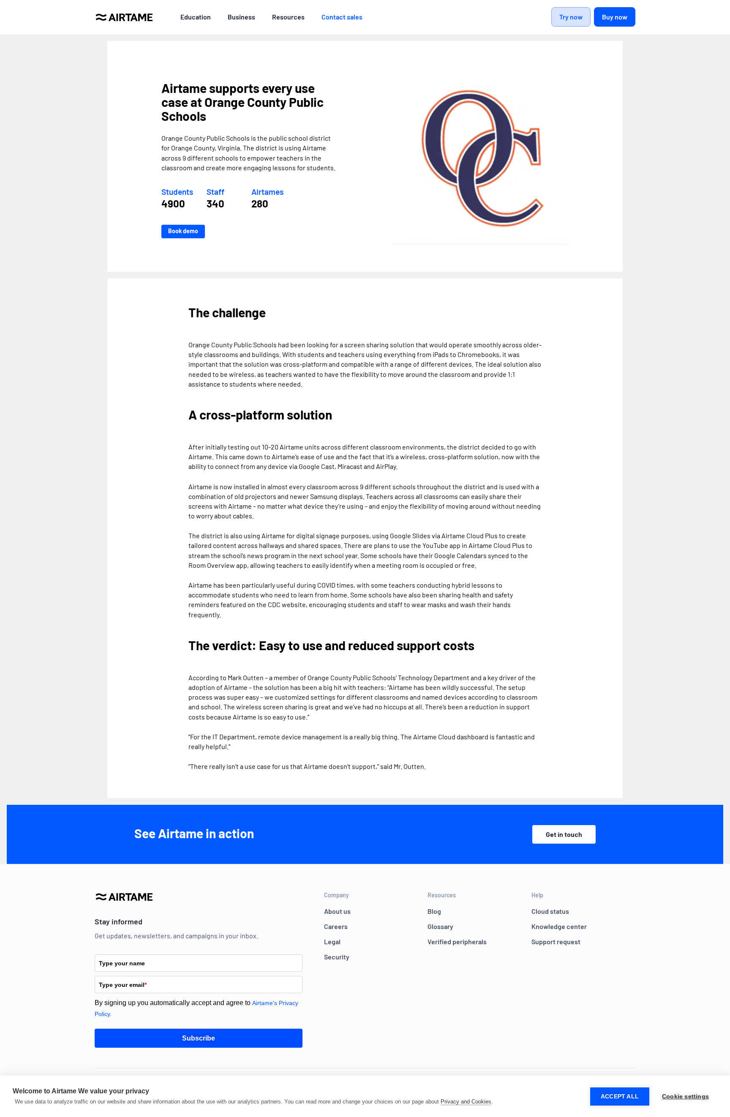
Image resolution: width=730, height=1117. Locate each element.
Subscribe (198, 1038)
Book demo (183, 230)
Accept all (620, 1096)
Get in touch (564, 834)
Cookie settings (685, 1096)
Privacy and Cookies (466, 1101)
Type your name (122, 963)
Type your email (123, 984)
